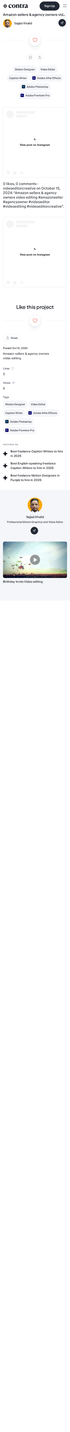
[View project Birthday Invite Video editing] (35, 560)
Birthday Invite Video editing (23, 581)
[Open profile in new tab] (7, 23)
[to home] (15, 6)
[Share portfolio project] (39, 57)
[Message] (62, 23)
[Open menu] (65, 6)
